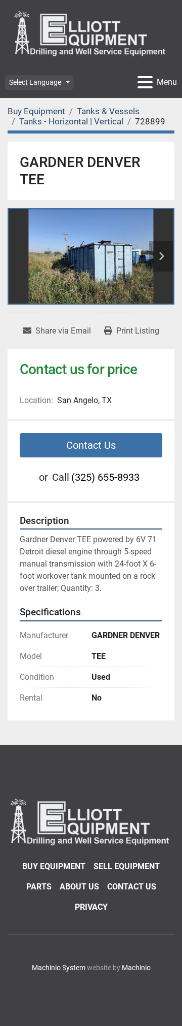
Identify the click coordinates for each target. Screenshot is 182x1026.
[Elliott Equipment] (91, 821)
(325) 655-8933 (105, 477)
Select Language (35, 82)
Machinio (136, 968)
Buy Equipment (53, 866)
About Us (79, 886)
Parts (39, 886)
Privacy (91, 907)
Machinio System (58, 968)
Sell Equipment (127, 866)
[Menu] (145, 82)
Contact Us (91, 445)
